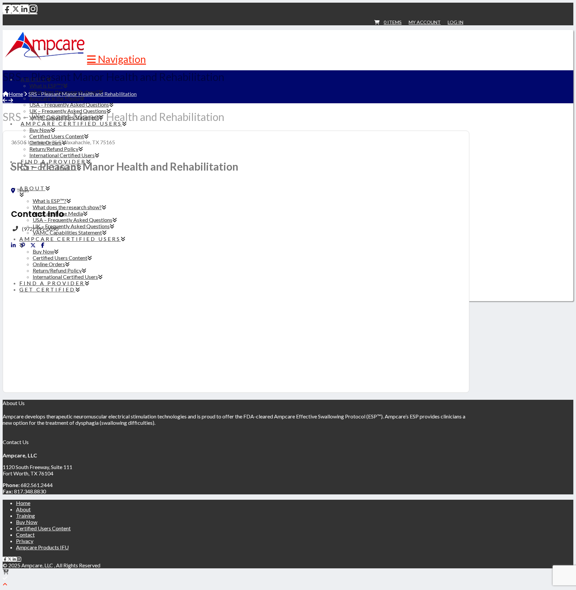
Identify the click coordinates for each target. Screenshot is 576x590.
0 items (393, 22)
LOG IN (455, 22)
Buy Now (26, 522)
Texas (22, 190)
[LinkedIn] (24, 9)
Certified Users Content (43, 528)
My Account (425, 22)
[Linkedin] (13, 245)
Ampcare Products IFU (42, 547)
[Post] (33, 245)
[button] (116, 59)
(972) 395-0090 (40, 229)
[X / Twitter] (15, 9)
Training (25, 515)
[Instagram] (33, 9)
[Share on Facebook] (42, 245)
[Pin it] (23, 245)
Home (23, 503)
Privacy (24, 541)
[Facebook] (7, 9)
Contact (25, 534)
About (23, 509)
